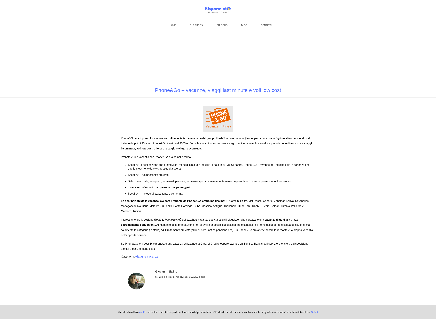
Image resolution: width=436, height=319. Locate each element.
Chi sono (222, 25)
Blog (244, 25)
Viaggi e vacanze (146, 256)
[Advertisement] (218, 58)
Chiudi (314, 312)
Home (173, 25)
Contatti (266, 25)
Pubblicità (196, 25)
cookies (143, 312)
